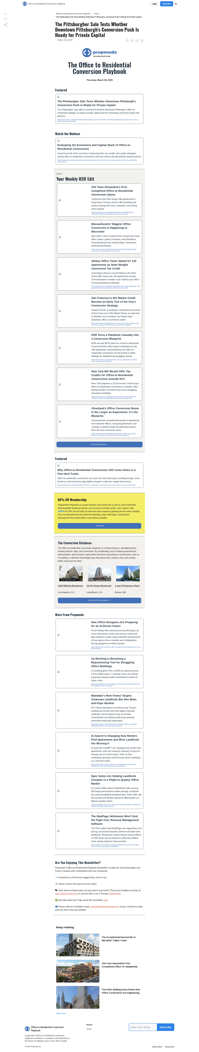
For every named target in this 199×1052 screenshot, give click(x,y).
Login (154, 3)
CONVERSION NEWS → (99, 444)
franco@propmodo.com (66, 893)
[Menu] (175, 3)
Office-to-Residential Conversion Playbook (73, 14)
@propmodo (115, 893)
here (105, 900)
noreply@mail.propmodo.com (104, 906)
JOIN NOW (100, 526)
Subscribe (166, 3)
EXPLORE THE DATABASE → (99, 600)
